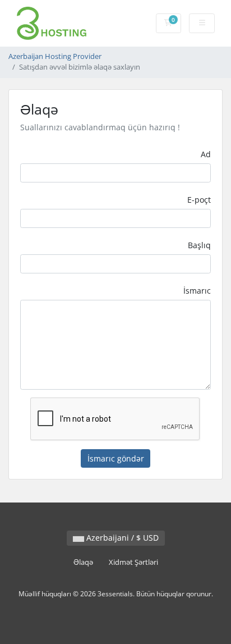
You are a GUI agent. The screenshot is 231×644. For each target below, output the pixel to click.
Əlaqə (83, 562)
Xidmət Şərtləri (133, 562)
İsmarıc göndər (115, 458)
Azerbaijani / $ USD (121, 537)
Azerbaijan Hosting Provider (54, 56)
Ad (206, 154)
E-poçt (199, 199)
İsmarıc (197, 290)
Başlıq (199, 245)
